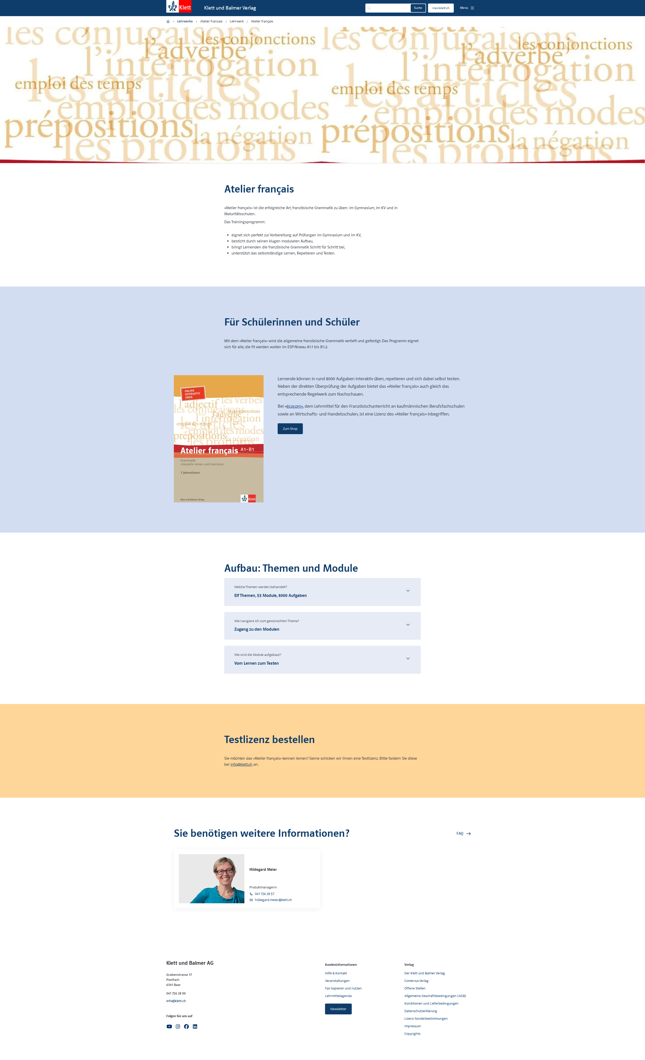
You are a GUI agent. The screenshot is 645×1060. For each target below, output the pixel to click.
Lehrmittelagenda (338, 996)
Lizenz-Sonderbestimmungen (426, 1018)
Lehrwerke (185, 21)
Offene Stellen (415, 988)
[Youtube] (169, 1026)
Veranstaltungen (337, 981)
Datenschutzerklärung (420, 1011)
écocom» (294, 406)
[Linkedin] (195, 1026)
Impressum (412, 1026)
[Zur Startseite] (178, 6)
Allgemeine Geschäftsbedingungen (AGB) (435, 996)
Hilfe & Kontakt (336, 973)
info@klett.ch (241, 764)
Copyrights (412, 1034)
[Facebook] (186, 1026)
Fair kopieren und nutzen (343, 988)
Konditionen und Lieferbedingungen (431, 1003)
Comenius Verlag (416, 981)
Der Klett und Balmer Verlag (424, 973)
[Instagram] (178, 1026)
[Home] (168, 21)
